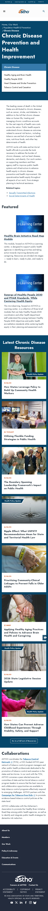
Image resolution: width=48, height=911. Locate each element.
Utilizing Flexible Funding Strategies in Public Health (19, 437)
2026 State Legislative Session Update (22, 680)
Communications (9, 864)
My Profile (9, 2)
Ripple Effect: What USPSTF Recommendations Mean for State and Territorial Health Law (24, 534)
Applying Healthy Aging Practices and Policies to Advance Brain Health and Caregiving (23, 632)
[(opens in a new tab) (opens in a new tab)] (12, 902)
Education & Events (10, 858)
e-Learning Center (20, 2)
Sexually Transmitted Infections (22, 192)
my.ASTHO (32, 2)
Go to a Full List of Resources (24, 741)
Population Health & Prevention (17, 27)
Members (6, 837)
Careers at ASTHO (18, 885)
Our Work (13, 24)
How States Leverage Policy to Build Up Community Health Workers (22, 390)
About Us (6, 830)
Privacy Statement (40, 890)
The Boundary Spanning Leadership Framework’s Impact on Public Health (22, 485)
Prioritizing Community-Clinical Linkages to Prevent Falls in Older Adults (24, 583)
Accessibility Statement (9, 890)
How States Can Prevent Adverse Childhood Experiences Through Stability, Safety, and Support (24, 728)
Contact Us (41, 2)
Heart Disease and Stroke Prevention (20, 83)
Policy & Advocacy (9, 851)
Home (4, 24)
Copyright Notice (25, 890)
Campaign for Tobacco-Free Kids (18, 795)
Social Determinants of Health (22, 195)
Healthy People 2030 (13, 79)
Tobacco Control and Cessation (17, 87)
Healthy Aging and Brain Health (17, 75)
